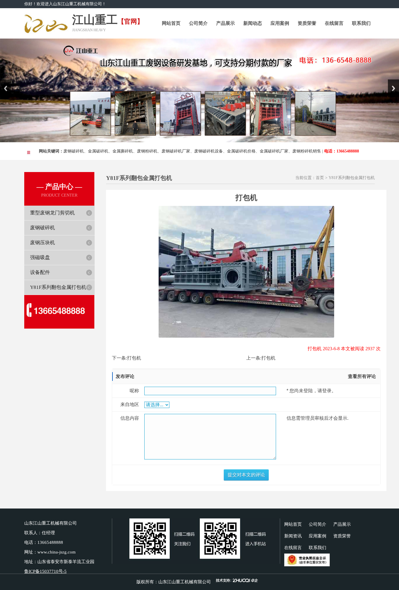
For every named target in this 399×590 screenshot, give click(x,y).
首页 (320, 178)
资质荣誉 (307, 23)
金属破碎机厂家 (274, 151)
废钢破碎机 (73, 151)
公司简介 (198, 23)
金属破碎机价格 (241, 151)
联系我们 (361, 23)
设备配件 (40, 272)
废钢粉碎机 (147, 151)
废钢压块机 (42, 242)
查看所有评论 (362, 376)
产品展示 (225, 23)
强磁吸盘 (40, 257)
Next (393, 88)
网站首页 (171, 23)
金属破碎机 (98, 151)
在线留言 (334, 23)
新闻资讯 (293, 536)
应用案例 (279, 23)
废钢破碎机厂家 (176, 151)
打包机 (134, 357)
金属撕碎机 (122, 151)
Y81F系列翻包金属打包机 (58, 287)
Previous (5, 88)
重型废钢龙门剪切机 (52, 213)
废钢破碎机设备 (208, 151)
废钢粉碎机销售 (306, 151)
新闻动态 (252, 23)
